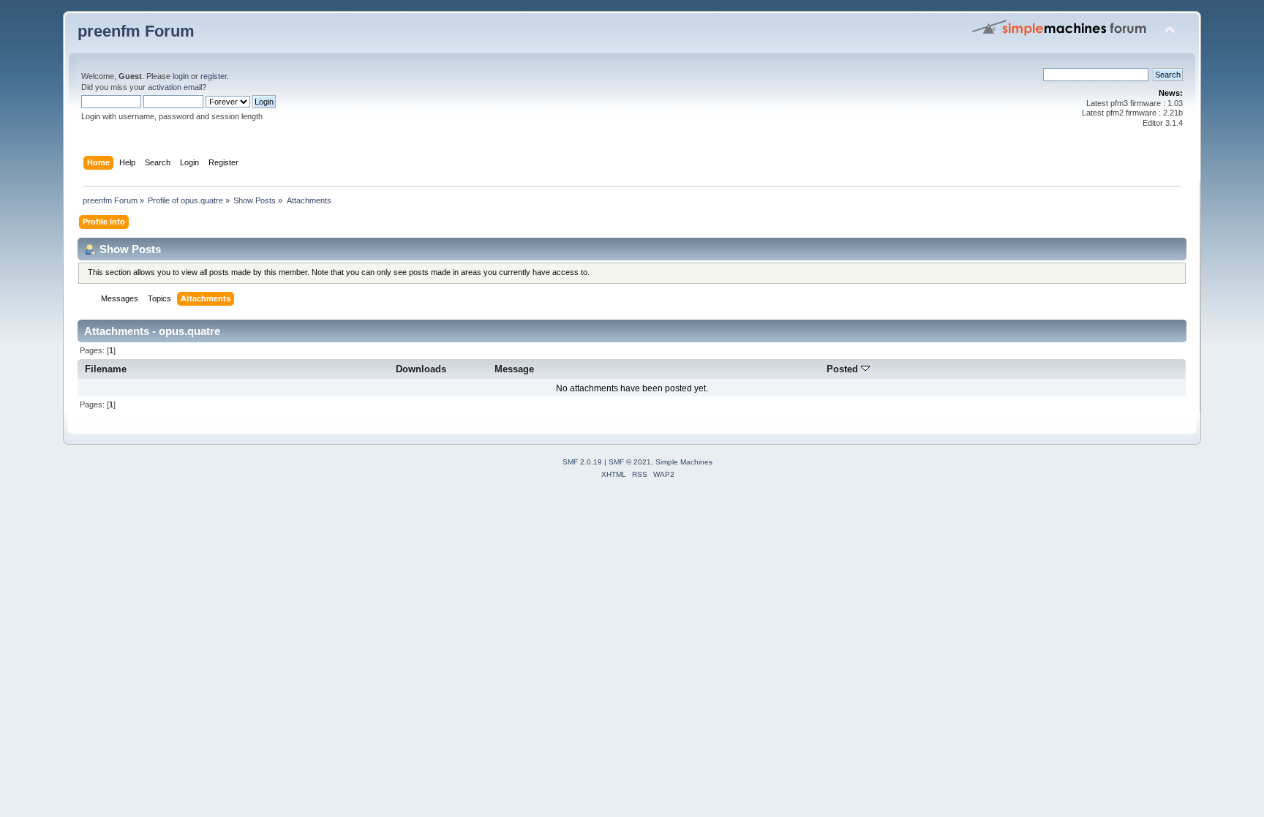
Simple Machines (683, 462)
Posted (844, 369)
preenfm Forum (136, 31)
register (213, 76)
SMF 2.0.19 (582, 462)
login (181, 76)
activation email (175, 87)
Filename (106, 369)
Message (514, 369)
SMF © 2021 (630, 462)
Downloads (421, 369)
